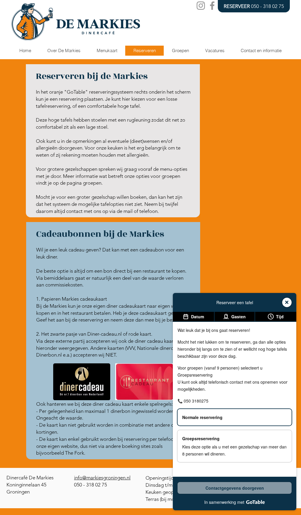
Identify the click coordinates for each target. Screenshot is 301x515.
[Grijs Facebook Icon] (212, 5)
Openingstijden (162, 478)
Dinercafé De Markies (29, 478)
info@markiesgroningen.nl (102, 478)
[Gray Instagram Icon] (200, 5)
